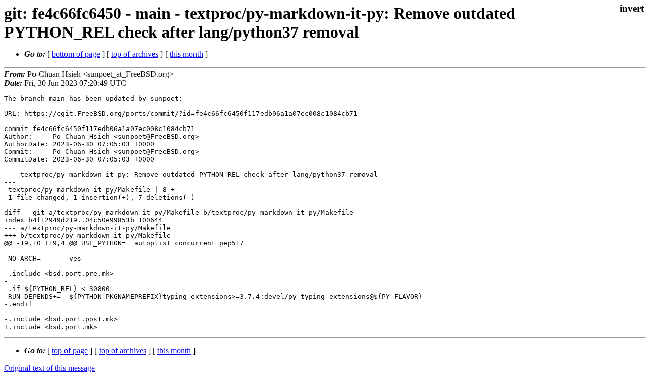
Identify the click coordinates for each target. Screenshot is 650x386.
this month (186, 54)
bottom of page (76, 54)
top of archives (134, 54)
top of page (70, 350)
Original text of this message (49, 368)
